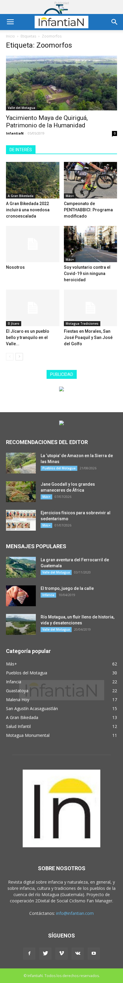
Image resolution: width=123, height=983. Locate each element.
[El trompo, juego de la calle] (21, 595)
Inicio (10, 36)
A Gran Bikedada (20, 196)
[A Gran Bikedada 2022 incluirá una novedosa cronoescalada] (32, 180)
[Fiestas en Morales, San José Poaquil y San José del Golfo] (90, 308)
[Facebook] (29, 953)
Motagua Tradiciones (82, 323)
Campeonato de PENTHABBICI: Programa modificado (88, 209)
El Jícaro (13, 323)
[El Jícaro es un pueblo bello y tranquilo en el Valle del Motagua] (32, 308)
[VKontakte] (78, 953)
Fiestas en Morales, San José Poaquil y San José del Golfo (88, 337)
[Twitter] (45, 953)
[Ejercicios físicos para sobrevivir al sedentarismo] (21, 520)
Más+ (70, 196)
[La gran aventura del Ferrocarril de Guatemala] (21, 567)
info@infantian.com (75, 913)
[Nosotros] (32, 244)
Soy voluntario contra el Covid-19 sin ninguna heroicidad (87, 273)
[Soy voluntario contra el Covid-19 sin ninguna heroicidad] (90, 244)
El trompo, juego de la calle (67, 588)
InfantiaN (15, 133)
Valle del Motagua (21, 108)
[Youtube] (94, 953)
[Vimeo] (61, 953)
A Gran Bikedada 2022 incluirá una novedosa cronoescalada (28, 209)
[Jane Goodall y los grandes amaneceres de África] (21, 491)
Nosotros (15, 267)
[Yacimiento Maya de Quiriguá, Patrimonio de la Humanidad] (61, 83)
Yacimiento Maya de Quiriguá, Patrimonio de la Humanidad (47, 121)
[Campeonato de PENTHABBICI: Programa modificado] (90, 180)
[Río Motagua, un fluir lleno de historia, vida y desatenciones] (21, 624)
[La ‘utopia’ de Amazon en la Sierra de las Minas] (21, 463)
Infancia (48, 595)
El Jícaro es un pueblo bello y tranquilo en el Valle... (27, 337)
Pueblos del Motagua (59, 468)
